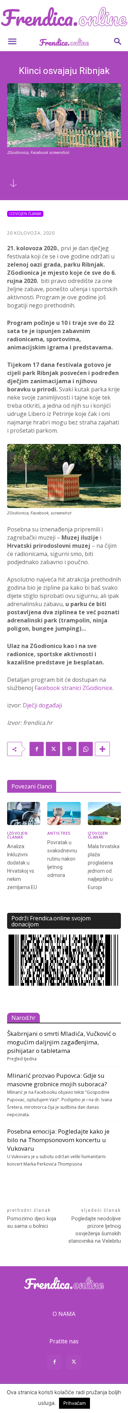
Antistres (59, 833)
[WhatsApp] (86, 749)
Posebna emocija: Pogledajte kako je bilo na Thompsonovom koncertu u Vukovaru (58, 1139)
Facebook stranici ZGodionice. (73, 688)
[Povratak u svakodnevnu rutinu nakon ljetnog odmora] (63, 813)
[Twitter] (53, 749)
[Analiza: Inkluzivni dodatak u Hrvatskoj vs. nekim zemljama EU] (23, 813)
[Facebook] (37, 749)
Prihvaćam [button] (74, 1403)
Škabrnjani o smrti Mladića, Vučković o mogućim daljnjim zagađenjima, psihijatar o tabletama (61, 1042)
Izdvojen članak (25, 213)
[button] (12, 41)
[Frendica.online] (64, 16)
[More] (102, 749)
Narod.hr (23, 1018)
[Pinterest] (69, 749)
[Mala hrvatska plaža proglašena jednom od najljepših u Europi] (104, 813)
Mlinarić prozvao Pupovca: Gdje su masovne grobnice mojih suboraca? (57, 1079)
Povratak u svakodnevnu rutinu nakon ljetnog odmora (62, 859)
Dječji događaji (42, 705)
